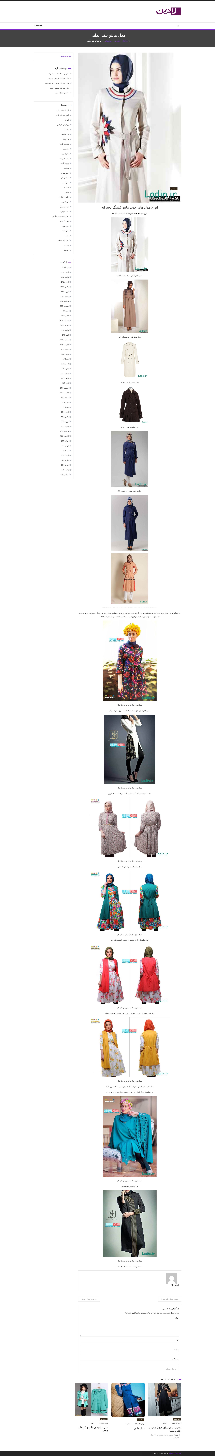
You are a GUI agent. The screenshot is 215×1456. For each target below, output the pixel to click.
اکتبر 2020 (65, 316)
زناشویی (66, 168)
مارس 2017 (65, 417)
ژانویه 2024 (64, 277)
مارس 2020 (64, 325)
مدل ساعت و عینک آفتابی (60, 216)
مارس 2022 (64, 287)
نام (177, 1340)
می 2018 (66, 359)
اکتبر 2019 (65, 335)
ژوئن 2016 (65, 446)
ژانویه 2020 (65, 330)
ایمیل (176, 1349)
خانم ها (66, 130)
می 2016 (66, 450)
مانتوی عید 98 (159, 1435)
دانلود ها (66, 139)
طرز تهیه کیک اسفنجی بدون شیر (58, 78)
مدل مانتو (173, 189)
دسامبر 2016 (64, 431)
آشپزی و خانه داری (62, 115)
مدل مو (66, 235)
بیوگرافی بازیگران (63, 125)
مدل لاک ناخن (64, 221)
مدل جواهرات (64, 211)
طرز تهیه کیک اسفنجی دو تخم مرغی (57, 83)
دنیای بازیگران (64, 144)
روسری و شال (64, 158)
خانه (177, 26)
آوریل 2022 (65, 282)
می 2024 (65, 267)
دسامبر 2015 (64, 475)
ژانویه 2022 (65, 296)
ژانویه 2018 (65, 369)
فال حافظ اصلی (65, 56)
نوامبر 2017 (65, 378)
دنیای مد (66, 149)
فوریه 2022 (65, 292)
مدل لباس (65, 226)
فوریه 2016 (65, 465)
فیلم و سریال (64, 207)
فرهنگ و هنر (64, 202)
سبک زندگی (65, 178)
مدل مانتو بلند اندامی (163, 197)
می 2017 (66, 407)
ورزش (66, 245)
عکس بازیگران (64, 197)
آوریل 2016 (65, 455)
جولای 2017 (65, 397)
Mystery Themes (175, 1453)
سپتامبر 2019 (64, 340)
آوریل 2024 (65, 272)
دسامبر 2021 (64, 301)
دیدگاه (176, 1318)
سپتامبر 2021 (64, 306)
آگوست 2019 (64, 344)
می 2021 (66, 311)
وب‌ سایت (175, 1359)
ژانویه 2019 (65, 349)
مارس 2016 (65, 460)
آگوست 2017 (64, 393)
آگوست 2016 (64, 436)
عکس (67, 192)
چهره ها (66, 250)
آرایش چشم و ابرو (62, 110)
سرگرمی (65, 182)
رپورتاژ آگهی (64, 163)
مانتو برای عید (168, 1435)
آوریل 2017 (65, 412)
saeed (170, 193)
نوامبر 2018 (65, 354)
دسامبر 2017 (64, 373)
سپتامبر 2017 (64, 388)
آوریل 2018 (65, 364)
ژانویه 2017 (65, 426)
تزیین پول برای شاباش (88, 1299)
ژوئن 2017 (65, 402)
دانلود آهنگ (65, 134)
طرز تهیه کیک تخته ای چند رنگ (58, 73)
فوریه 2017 (65, 422)
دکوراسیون (65, 154)
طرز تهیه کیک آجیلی (62, 93)
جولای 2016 (65, 441)
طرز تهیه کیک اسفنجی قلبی (59, 88)
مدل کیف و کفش (63, 240)
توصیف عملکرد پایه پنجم (170, 1299)
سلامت (66, 187)
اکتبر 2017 (65, 383)
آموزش (66, 120)
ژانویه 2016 (65, 470)
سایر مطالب (64, 173)
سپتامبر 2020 (64, 320)
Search (39, 25)
